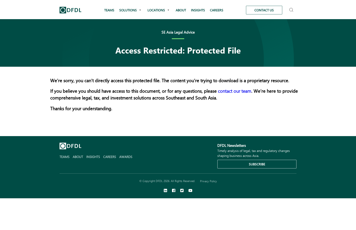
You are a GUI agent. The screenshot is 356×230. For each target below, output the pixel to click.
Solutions (128, 10)
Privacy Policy (208, 181)
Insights (198, 10)
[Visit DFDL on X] (182, 190)
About (181, 10)
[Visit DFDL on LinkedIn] (165, 190)
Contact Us (264, 10)
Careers (216, 10)
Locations (156, 10)
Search (291, 8)
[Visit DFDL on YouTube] (190, 190)
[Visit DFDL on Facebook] (173, 190)
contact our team (234, 91)
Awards (125, 156)
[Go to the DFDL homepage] (70, 10)
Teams (109, 10)
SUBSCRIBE (257, 164)
